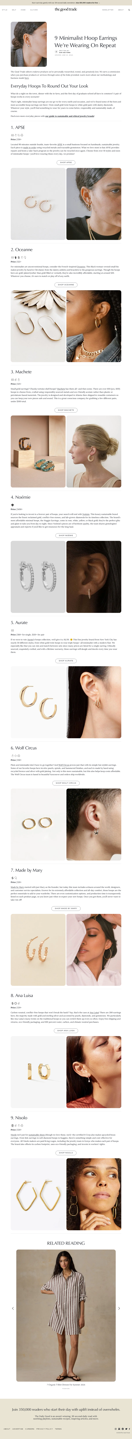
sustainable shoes (37, 1135)
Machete (61, 389)
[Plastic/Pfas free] (18, 379)
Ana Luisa (94, 1012)
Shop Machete (66, 410)
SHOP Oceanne (66, 285)
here (27, 78)
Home (23, 10)
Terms (58, 1429)
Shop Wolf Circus (66, 783)
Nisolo (14, 1135)
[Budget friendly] (18, 257)
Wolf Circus (63, 765)
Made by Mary (17, 887)
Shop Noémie (66, 535)
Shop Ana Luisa (66, 1031)
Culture (34, 10)
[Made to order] (18, 134)
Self (14, 10)
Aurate (30, 639)
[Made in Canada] (15, 755)
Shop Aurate (66, 661)
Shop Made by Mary (66, 908)
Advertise (17, 1429)
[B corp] (12, 1125)
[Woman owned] (25, 257)
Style (4, 10)
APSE (59, 144)
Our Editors (65, 52)
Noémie (86, 514)
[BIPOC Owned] (15, 257)
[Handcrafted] (15, 134)
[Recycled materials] (22, 134)
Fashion (66, 1388)
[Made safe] (12, 504)
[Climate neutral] (15, 1003)
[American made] (12, 134)
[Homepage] (66, 9)
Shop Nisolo (66, 1153)
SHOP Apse (66, 162)
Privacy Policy (45, 1429)
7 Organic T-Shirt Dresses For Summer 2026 (66, 1384)
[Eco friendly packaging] (15, 379)
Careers (29, 1429)
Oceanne (81, 266)
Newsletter (107, 10)
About (121, 10)
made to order (29, 147)
